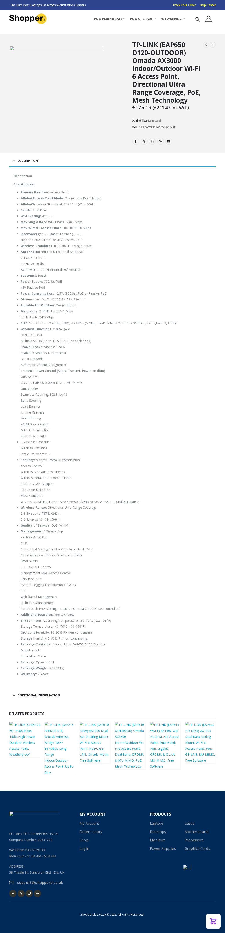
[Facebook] (12, 893)
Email (168, 141)
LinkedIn (152, 141)
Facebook (135, 141)
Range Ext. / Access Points (30, 737)
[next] (213, 45)
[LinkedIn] (37, 893)
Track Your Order (184, 5)
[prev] (206, 45)
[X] (21, 893)
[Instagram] (29, 893)
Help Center (208, 5)
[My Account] (208, 19)
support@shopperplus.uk (40, 882)
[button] (197, 19)
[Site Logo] (28, 18)
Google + (160, 141)
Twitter (144, 141)
